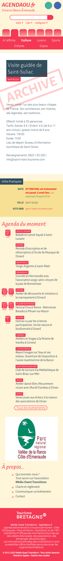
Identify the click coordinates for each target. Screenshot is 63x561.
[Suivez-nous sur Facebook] (57, 5)
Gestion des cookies (40, 555)
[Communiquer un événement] (48, 5)
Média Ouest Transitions (27, 552)
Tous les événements (30, 408)
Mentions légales (21, 555)
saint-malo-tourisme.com (38, 208)
